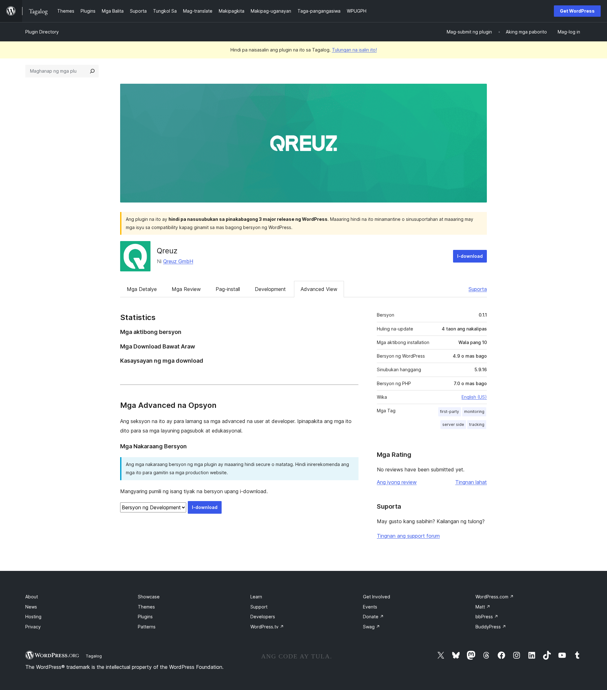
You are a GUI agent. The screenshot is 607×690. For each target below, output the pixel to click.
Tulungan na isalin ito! (354, 49)
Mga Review (186, 289)
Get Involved (376, 596)
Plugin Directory (42, 31)
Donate (373, 616)
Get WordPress (577, 11)
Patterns (147, 626)
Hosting (33, 616)
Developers (262, 616)
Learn (256, 596)
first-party (449, 411)
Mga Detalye (142, 289)
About (31, 596)
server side (453, 424)
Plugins (145, 616)
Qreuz (167, 250)
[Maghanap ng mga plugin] (92, 71)
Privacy (33, 626)
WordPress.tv (267, 626)
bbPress (486, 616)
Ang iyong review (397, 482)
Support (258, 606)
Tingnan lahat (471, 482)
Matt (482, 606)
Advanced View (319, 289)
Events (370, 606)
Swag (371, 626)
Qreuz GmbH (178, 261)
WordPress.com (494, 596)
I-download (470, 256)
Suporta (478, 289)
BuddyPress (490, 626)
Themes (146, 606)
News (31, 606)
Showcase (149, 596)
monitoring (474, 411)
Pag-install (228, 289)
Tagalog (94, 655)
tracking (476, 424)
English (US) (474, 397)
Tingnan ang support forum (408, 536)
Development (270, 289)
